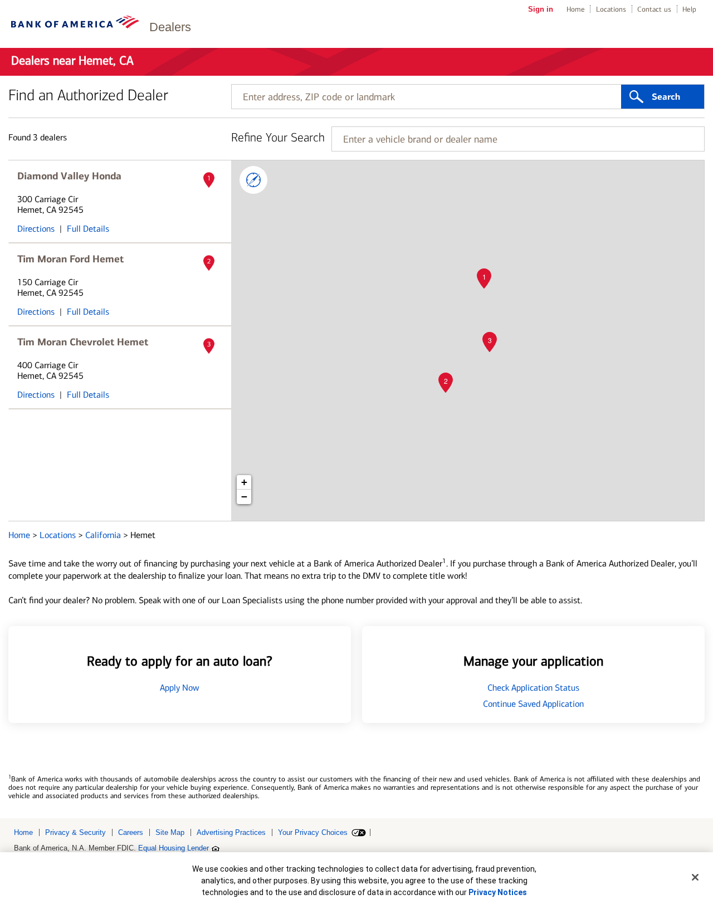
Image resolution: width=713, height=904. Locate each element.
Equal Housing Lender (173, 848)
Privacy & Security (75, 832)
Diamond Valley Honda (69, 176)
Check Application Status (533, 687)
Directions (36, 228)
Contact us (654, 9)
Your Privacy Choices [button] (313, 832)
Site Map (169, 832)
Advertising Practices (231, 832)
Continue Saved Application (533, 703)
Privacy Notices (497, 892)
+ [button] (244, 482)
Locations (611, 9)
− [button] (244, 496)
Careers (130, 832)
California (104, 535)
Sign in (540, 9)
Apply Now (179, 687)
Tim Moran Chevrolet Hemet (82, 342)
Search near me (253, 180)
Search (666, 96)
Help (689, 9)
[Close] (695, 877)
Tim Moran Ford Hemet (70, 259)
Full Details (88, 228)
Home (576, 9)
